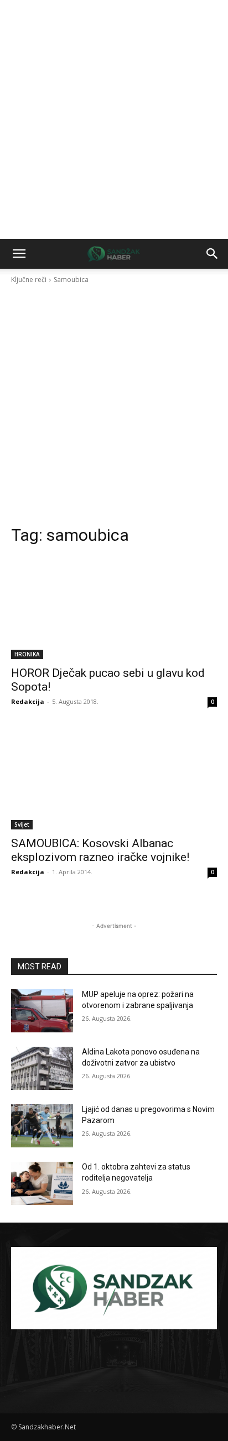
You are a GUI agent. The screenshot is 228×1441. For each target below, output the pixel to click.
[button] (19, 254)
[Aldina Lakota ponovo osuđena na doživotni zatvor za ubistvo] (42, 1068)
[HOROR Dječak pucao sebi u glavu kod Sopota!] (114, 607)
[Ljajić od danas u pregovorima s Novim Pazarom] (42, 1125)
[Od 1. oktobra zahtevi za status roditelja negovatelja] (42, 1183)
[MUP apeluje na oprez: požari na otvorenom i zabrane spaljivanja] (42, 1010)
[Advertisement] (114, 119)
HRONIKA (27, 654)
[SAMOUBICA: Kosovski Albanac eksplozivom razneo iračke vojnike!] (114, 778)
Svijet (21, 824)
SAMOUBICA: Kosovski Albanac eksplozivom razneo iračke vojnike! (100, 850)
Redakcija (27, 701)
